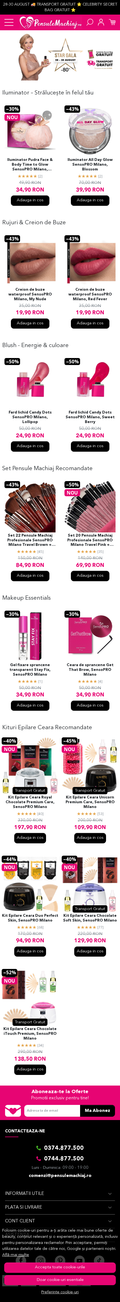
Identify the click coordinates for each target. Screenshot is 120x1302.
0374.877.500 (64, 1148)
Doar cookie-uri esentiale (60, 1280)
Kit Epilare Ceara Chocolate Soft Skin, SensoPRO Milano (90, 918)
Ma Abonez (97, 1111)
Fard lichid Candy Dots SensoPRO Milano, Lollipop (30, 417)
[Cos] (112, 22)
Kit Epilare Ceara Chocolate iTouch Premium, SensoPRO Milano (30, 1033)
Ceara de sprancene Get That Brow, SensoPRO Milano (90, 670)
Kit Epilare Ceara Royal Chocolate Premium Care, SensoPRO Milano (30, 802)
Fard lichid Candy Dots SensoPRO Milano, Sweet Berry (90, 417)
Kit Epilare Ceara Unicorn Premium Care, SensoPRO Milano (90, 802)
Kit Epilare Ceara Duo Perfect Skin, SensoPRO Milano (30, 918)
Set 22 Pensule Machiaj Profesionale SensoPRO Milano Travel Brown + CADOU (30, 541)
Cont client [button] (20, 1221)
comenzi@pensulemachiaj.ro (60, 1176)
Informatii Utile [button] (24, 1194)
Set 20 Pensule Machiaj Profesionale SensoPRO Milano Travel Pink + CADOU (90, 541)
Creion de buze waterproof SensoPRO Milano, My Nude (30, 294)
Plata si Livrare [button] (23, 1207)
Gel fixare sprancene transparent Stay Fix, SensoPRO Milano (30, 670)
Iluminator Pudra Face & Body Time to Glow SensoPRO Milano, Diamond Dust (30, 165)
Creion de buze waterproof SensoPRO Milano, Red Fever (90, 294)
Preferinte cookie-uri (60, 1292)
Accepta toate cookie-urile (60, 1267)
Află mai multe (15, 1255)
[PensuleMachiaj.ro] (50, 22)
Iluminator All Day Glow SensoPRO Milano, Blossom (90, 164)
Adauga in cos (30, 200)
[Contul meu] (101, 22)
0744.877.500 (64, 1159)
